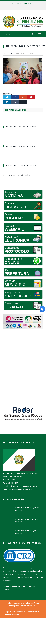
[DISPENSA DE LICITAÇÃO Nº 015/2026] (23, 141)
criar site (18, 568)
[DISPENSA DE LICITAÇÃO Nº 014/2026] (23, 160)
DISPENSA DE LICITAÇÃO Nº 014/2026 (20, 165)
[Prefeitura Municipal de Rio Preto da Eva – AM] (23, 21)
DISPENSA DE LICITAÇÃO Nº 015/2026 (22, 6)
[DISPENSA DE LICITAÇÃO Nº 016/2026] (23, 122)
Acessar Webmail (12, 614)
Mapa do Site (10, 612)
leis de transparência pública (26, 577)
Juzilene (10, 53)
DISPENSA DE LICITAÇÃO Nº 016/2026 (20, 127)
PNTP (14, 586)
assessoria (30, 571)
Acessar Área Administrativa (28, 612)
